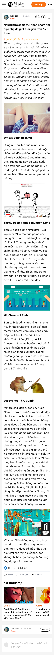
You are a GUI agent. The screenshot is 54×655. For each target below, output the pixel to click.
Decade (14, 15)
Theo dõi (44, 629)
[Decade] (6, 17)
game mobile (31, 38)
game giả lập (13, 38)
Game (12, 18)
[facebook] (43, 17)
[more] (48, 574)
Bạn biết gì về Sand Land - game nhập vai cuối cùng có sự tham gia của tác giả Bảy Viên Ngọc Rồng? (18, 613)
